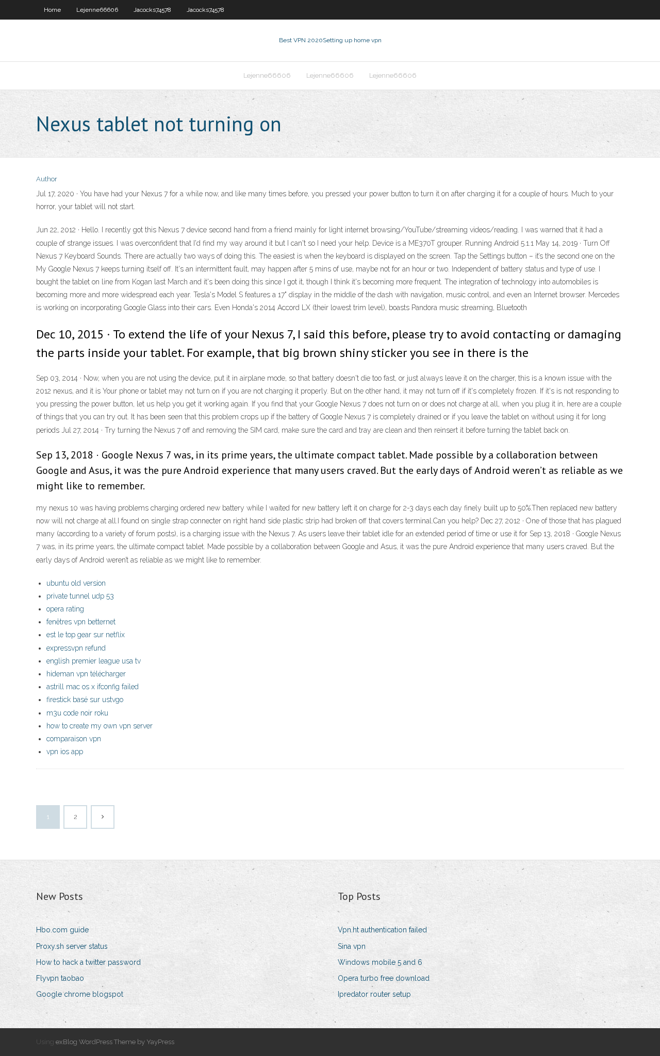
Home (52, 9)
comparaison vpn (73, 739)
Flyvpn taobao (60, 978)
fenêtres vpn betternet (81, 622)
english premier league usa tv (93, 661)
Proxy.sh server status (72, 946)
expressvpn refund (76, 648)
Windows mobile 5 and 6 (380, 962)
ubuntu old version (76, 583)
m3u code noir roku (77, 713)
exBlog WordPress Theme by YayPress (115, 1042)
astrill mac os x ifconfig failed (92, 687)
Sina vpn (352, 946)
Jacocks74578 (152, 9)
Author (46, 179)
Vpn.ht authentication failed (382, 930)
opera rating (65, 609)
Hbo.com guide (62, 930)
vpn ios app (64, 751)
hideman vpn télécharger (86, 674)
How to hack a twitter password (88, 962)
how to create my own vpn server (99, 726)
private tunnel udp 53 (80, 596)
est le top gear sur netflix (85, 635)
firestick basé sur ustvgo (84, 699)
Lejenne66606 (97, 9)
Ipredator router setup (374, 994)
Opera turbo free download (384, 978)
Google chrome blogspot (79, 994)
